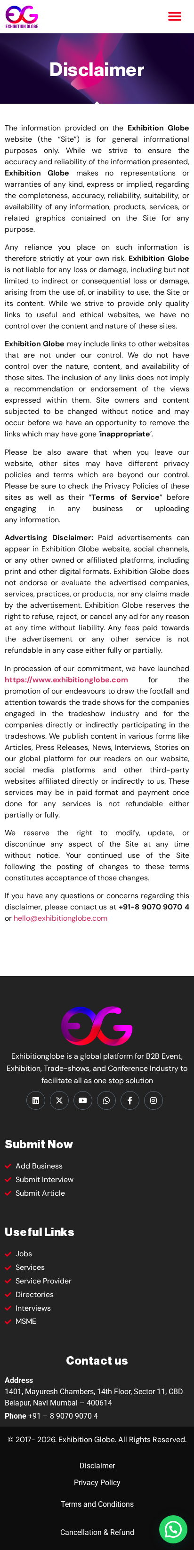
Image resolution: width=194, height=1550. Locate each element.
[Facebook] (130, 1100)
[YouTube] (82, 1100)
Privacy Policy (97, 1482)
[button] (174, 16)
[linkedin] (35, 1100)
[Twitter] (59, 1100)
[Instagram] (153, 1100)
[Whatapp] (106, 1100)
